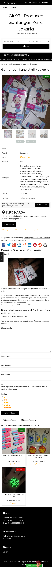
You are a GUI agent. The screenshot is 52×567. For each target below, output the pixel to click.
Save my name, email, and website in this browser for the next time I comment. (24, 388)
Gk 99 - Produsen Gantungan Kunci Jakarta (26, 22)
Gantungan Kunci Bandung (31, 171)
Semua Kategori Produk (15, 55)
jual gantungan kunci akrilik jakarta (33, 298)
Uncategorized (26, 190)
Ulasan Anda (6, 328)
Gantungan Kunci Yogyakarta (32, 187)
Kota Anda (5, 375)
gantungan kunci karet (10, 298)
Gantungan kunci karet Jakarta (13, 455)
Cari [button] (27, 46)
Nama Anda (6, 356)
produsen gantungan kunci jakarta (14, 300)
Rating (4, 394)
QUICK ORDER (43, 204)
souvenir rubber (20, 302)
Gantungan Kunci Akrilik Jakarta (25, 69)
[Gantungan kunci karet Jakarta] (14, 440)
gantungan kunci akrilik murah (17, 295)
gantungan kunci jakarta (39, 295)
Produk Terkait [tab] (11, 420)
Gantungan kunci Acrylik (30, 169)
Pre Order (10, 225)
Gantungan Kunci (33, 166)
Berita (11, 64)
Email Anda (6, 365)
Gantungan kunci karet (29, 176)
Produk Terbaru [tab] (29, 420)
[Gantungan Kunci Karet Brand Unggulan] (38, 440)
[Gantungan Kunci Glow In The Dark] (14, 480)
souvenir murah (7, 302)
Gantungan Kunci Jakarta (30, 174)
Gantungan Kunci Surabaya (37, 184)
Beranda (4, 64)
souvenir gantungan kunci (39, 300)
